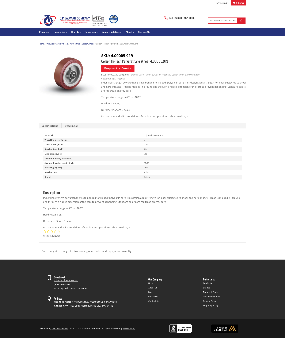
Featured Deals (210, 292)
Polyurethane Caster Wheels (81, 43)
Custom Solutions (111, 31)
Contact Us (144, 31)
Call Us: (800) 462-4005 (181, 18)
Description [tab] (72, 126)
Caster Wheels (61, 43)
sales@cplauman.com (66, 280)
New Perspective (60, 328)
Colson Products (162, 74)
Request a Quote (118, 68)
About (129, 31)
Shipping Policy (210, 305)
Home (41, 43)
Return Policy (209, 301)
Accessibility (129, 328)
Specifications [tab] (50, 126)
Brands (75, 31)
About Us (152, 287)
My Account (222, 3)
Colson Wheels (179, 74)
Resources (90, 31)
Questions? (59, 277)
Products (44, 31)
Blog (150, 292)
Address (58, 298)
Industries (59, 31)
